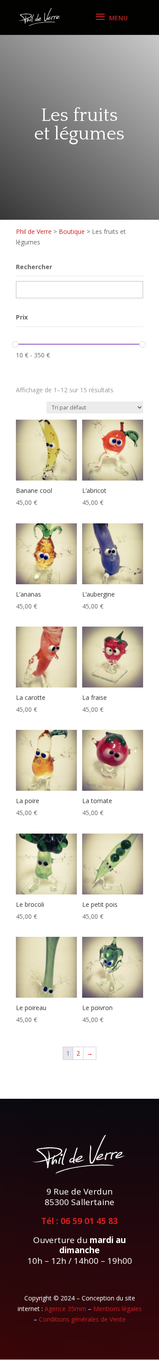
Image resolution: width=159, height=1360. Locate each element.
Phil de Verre (34, 231)
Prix (22, 317)
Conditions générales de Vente (82, 1319)
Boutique (72, 231)
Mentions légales (117, 1308)
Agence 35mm (65, 1308)
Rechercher (34, 267)
